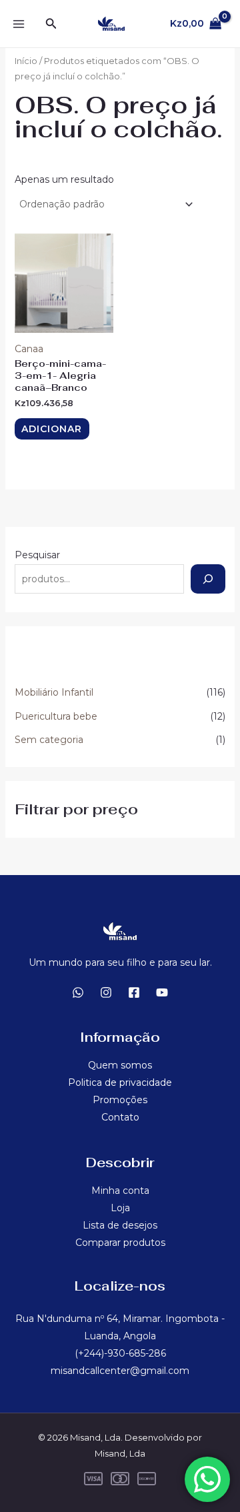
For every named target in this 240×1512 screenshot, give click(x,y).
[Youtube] (162, 992)
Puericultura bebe (56, 716)
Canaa (29, 349)
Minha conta (120, 1191)
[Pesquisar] (208, 579)
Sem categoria (49, 740)
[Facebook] (134, 992)
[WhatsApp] (78, 992)
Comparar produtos (120, 1243)
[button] (51, 24)
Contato (120, 1117)
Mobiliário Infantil (54, 692)
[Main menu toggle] (18, 24)
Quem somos (120, 1065)
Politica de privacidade (120, 1082)
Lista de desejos (120, 1225)
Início (26, 61)
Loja (120, 1208)
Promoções (120, 1100)
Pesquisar (37, 555)
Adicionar (51, 429)
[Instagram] (106, 992)
